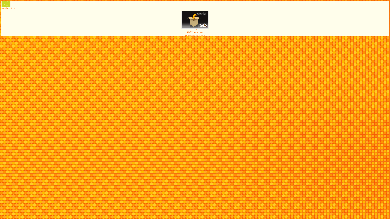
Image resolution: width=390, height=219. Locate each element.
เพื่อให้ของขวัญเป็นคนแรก (195, 36)
